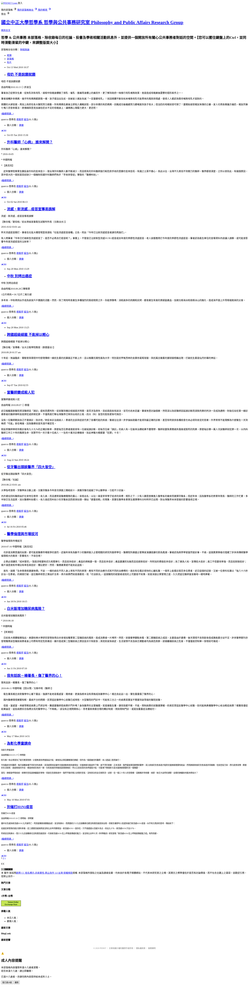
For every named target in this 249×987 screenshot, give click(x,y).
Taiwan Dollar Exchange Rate (12, 903)
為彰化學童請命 (19, 743)
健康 (21, 125)
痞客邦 (19, 119)
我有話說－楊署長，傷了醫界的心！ (34, 675)
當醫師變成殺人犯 (21, 392)
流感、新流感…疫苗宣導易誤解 (31, 209)
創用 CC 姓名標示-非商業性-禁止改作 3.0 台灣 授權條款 (44, 873)
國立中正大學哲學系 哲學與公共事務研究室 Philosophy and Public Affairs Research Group (92, 22)
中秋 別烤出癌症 (19, 276)
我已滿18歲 (7, 982)
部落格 (10, 59)
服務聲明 (152, 948)
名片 (9, 62)
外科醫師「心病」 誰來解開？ (30, 142)
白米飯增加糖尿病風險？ (26, 608)
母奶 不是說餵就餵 (21, 74)
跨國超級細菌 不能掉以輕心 (28, 334)
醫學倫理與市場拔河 (22, 534)
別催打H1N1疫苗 (20, 807)
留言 (26, 119)
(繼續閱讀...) (7, 113)
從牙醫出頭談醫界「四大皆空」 (31, 467)
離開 (16, 982)
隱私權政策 (140, 948)
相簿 (9, 55)
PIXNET (103, 948)
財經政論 (24, 49)
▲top (3, 130)
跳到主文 (5, 30)
